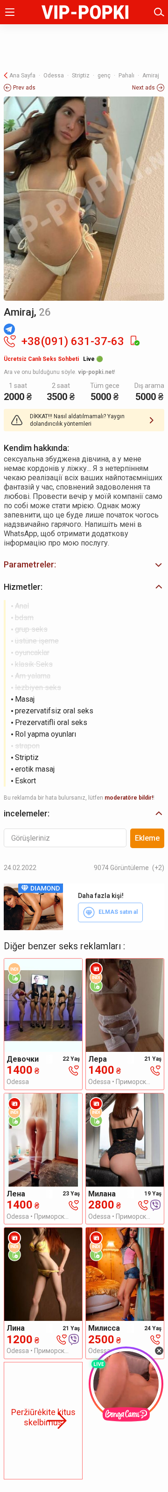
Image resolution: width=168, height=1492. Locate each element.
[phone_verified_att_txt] (134, 341)
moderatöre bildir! (129, 797)
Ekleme (147, 838)
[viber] (155, 1204)
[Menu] (10, 12)
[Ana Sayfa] (85, 12)
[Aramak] (159, 12)
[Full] (84, 199)
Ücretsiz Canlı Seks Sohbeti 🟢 (53, 359)
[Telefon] (74, 1070)
